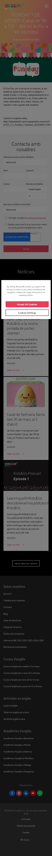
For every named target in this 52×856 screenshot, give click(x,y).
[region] (26, 299)
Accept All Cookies (27, 304)
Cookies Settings (27, 312)
